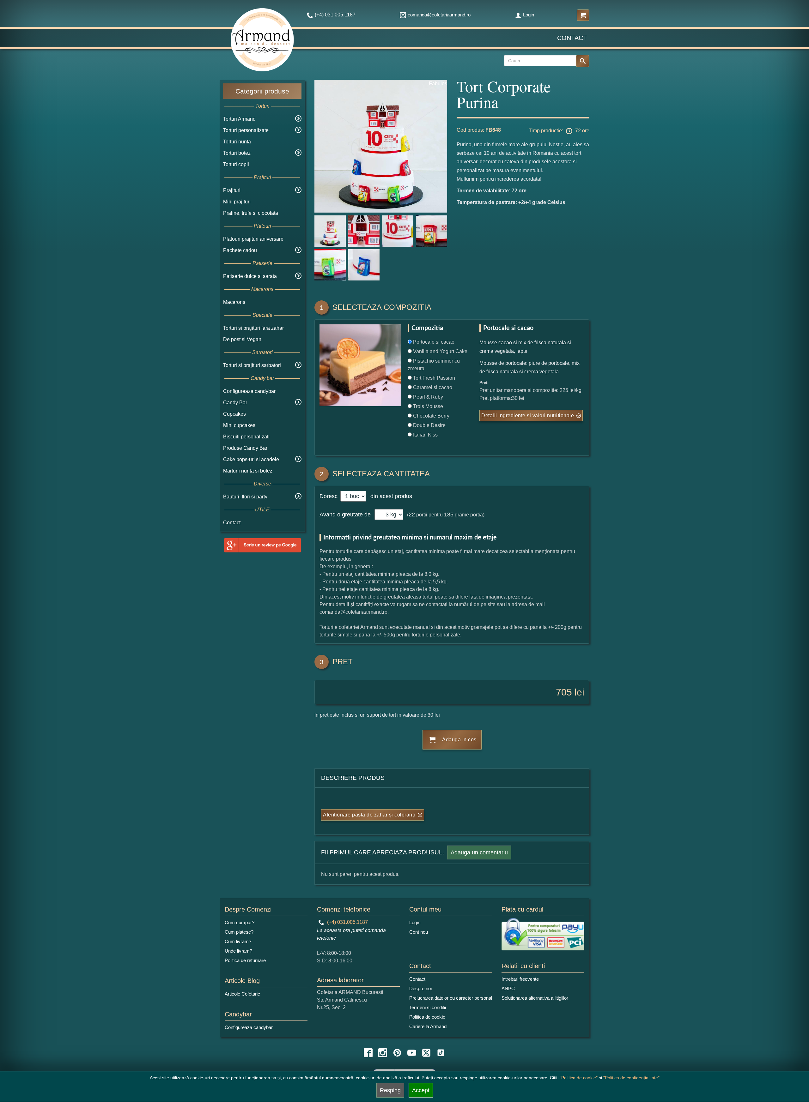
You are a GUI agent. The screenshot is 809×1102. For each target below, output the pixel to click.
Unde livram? (238, 951)
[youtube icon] (411, 1053)
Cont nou (418, 932)
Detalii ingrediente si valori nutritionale (527, 415)
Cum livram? (238, 941)
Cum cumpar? (239, 922)
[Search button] (582, 61)
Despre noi (420, 988)
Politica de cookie (427, 1017)
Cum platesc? (239, 932)
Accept (420, 1090)
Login (528, 14)
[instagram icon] (382, 1053)
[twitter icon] (426, 1053)
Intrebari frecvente (520, 979)
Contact (572, 37)
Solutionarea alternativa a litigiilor (535, 998)
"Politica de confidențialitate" (631, 1077)
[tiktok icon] (440, 1053)
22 (412, 514)
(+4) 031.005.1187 (347, 922)
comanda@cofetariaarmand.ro (439, 14)
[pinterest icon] (397, 1053)
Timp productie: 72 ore (559, 130)
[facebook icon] (368, 1053)
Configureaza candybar (249, 391)
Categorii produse (262, 91)
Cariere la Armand (428, 1026)
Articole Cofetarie (242, 994)
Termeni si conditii (427, 1007)
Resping (390, 1090)
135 (448, 514)
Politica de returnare (245, 960)
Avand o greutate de (345, 514)
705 (564, 692)
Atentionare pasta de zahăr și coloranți (369, 814)
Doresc (329, 496)
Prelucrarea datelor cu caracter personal (450, 998)
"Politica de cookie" (579, 1077)
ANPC (508, 988)
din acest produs (389, 496)
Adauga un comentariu (479, 852)
